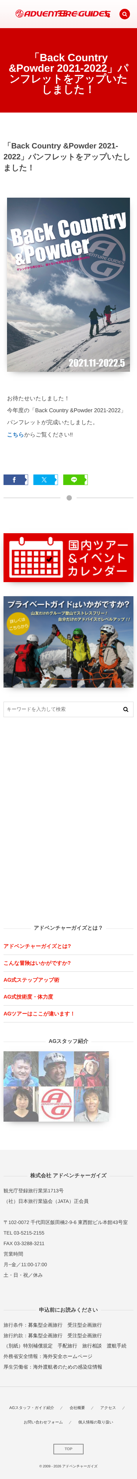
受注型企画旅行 (84, 1325)
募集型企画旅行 (45, 1325)
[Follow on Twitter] (77, 14)
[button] (124, 14)
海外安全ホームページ (67, 1356)
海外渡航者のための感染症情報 (67, 1367)
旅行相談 (92, 1346)
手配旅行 (67, 1346)
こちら (15, 435)
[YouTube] (91, 14)
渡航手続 (116, 1346)
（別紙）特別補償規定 (28, 1346)
